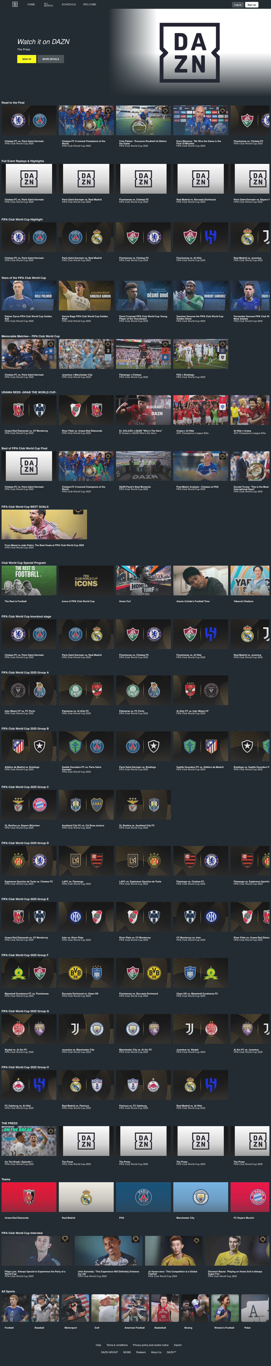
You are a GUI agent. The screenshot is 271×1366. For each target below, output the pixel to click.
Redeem (141, 1352)
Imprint (177, 1345)
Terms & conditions (117, 1345)
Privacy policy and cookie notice (151, 1345)
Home (31, 4)
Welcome (89, 4)
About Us (156, 1352)
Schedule (69, 4)
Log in (237, 4)
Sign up (252, 4)
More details (51, 59)
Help (98, 1345)
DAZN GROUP (109, 1352)
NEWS (127, 1352)
